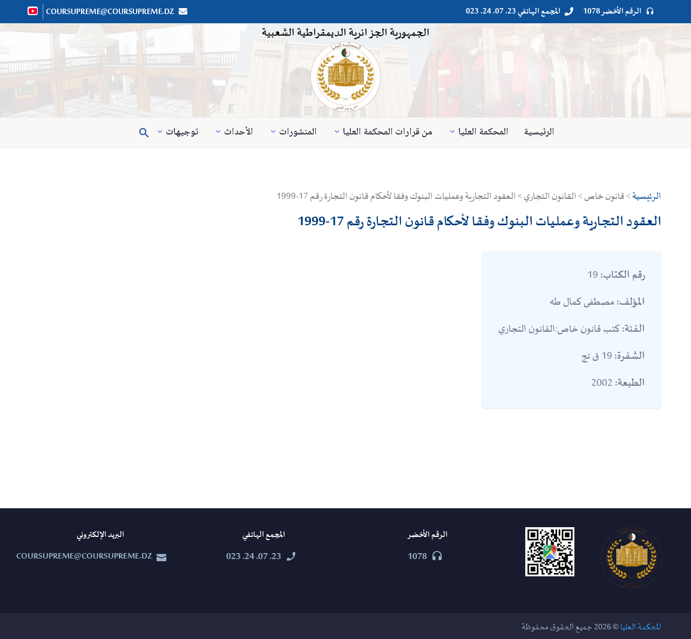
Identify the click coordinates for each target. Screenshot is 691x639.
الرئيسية (539, 132)
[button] (144, 132)
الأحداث (238, 132)
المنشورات (298, 132)
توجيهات (182, 132)
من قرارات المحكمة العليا (387, 132)
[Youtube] (33, 10)
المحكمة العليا (483, 132)
